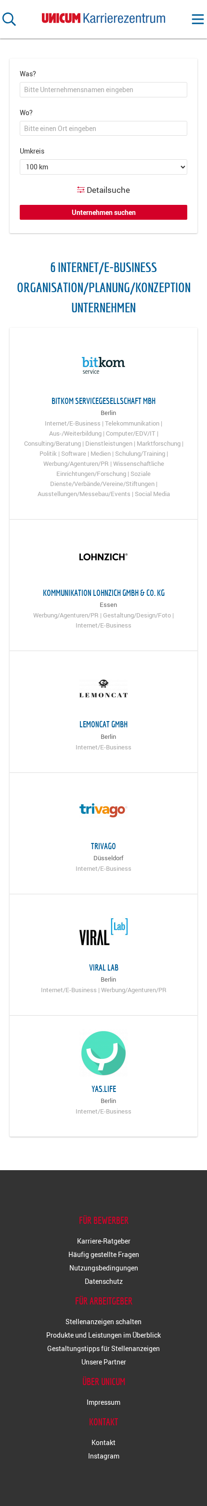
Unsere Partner (103, 1361)
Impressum (103, 1402)
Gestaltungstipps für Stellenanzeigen (103, 1348)
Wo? (26, 112)
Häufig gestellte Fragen (103, 1254)
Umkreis (32, 150)
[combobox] (103, 89)
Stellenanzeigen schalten (103, 1321)
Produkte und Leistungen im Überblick (103, 1335)
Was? (28, 73)
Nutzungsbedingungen (103, 1267)
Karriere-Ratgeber (103, 1240)
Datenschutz (104, 1281)
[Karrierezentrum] (103, 16)
